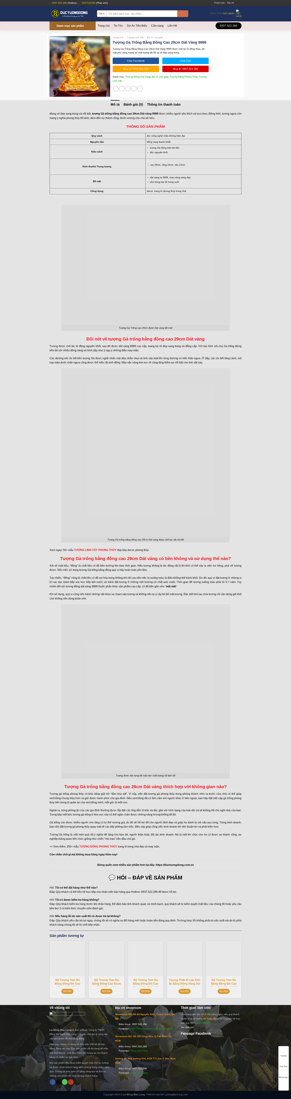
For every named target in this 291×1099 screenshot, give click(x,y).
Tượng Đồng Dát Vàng (138, 76)
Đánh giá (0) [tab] (133, 104)
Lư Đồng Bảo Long (134, 1094)
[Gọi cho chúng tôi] (65, 1082)
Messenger (283, 1077)
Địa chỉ (230, 3)
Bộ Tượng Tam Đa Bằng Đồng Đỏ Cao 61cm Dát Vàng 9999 (223, 982)
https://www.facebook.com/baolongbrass (151, 1028)
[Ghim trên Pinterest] (134, 88)
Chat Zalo (283, 1066)
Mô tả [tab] (115, 104)
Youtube (283, 1056)
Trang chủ (104, 25)
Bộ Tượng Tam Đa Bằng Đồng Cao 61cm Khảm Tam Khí (106, 982)
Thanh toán (219, 3)
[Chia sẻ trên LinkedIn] (140, 88)
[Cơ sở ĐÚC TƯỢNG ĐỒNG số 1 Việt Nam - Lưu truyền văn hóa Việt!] (71, 13)
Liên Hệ (172, 25)
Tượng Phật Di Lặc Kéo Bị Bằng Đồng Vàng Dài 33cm (184, 982)
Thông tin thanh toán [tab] (164, 104)
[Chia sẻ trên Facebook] (116, 88)
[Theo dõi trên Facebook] (237, 3)
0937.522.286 (59, 3)
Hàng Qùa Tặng (139, 1050)
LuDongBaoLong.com (176, 1094)
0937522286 (88, 3)
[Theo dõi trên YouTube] (71, 1082)
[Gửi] (182, 13)
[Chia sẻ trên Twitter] (122, 88)
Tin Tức (118, 25)
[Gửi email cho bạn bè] (128, 88)
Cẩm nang (157, 25)
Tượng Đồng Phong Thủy (184, 76)
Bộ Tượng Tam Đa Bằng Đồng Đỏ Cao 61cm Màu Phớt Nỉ (145, 982)
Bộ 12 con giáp (155, 37)
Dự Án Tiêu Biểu (137, 25)
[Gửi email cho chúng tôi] (240, 3)
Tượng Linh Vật (135, 37)
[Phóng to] (54, 92)
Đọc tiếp (67, 991)
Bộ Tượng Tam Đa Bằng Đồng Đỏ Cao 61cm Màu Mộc (67, 982)
